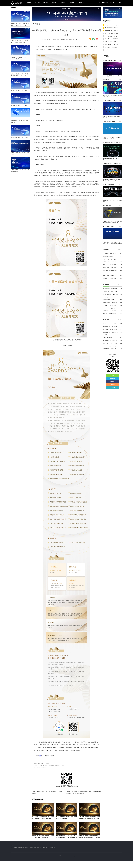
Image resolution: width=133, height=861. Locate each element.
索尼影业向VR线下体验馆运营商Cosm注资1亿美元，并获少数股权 (110, 332)
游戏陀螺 (31, 847)
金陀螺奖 (71, 2)
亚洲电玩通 (52, 847)
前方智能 (26, 847)
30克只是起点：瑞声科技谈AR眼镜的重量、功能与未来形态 (110, 264)
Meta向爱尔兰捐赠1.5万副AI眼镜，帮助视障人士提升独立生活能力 (112, 38)
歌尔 (35, 847)
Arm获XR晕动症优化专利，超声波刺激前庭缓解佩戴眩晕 (112, 44)
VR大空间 (62, 2)
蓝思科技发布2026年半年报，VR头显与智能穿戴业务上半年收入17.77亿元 (112, 41)
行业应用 (54, 2)
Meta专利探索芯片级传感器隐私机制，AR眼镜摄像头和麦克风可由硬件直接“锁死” (112, 27)
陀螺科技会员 (81, 2)
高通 (38, 847)
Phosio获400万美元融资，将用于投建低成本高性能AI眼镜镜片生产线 (110, 346)
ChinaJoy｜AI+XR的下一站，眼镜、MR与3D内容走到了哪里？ (110, 253)
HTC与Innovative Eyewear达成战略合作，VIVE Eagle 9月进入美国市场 (112, 25)
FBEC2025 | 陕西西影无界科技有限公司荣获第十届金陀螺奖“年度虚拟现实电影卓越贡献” (89, 818)
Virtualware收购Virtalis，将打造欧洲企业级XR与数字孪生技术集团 (110, 323)
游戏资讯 (45, 2)
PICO (43, 847)
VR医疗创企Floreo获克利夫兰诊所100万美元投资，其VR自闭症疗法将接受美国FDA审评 (110, 348)
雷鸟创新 (47, 847)
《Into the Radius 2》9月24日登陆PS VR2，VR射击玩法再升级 (112, 33)
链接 (40, 756)
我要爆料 (113, 384)
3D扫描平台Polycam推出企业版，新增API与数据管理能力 (112, 50)
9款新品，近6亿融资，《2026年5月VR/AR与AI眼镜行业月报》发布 (110, 294)
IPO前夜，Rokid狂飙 (107, 337)
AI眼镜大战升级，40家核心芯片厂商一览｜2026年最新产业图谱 (110, 297)
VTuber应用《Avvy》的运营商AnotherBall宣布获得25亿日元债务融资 (110, 340)
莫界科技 (71, 39)
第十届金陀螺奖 (14, 847)
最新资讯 (28, 2)
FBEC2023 (76, 39)
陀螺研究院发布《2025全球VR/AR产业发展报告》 (110, 310)
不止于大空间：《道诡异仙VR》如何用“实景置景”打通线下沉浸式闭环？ (110, 275)
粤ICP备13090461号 (76, 856)
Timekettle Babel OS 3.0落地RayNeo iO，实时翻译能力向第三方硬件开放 (112, 30)
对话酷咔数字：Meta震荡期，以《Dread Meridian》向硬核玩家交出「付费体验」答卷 (110, 261)
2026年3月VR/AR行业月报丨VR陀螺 (110, 308)
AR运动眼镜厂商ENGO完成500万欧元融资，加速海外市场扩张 (110, 326)
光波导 (67, 39)
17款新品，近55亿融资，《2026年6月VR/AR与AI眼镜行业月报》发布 (110, 291)
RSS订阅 (113, 387)
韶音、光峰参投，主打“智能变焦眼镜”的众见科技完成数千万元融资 (110, 343)
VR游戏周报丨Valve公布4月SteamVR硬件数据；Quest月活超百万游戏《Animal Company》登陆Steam (110, 299)
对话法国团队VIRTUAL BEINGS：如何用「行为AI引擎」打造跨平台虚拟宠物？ (110, 273)
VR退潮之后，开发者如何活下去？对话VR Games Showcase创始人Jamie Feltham (110, 256)
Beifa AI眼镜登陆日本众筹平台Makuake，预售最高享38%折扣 (112, 36)
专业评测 (37, 2)
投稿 (113, 375)
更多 (120, 60)
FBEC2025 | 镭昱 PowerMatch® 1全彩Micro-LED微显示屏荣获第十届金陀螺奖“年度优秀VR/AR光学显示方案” (66, 837)
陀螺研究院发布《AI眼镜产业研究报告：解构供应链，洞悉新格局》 (110, 288)
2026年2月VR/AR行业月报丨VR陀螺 (110, 313)
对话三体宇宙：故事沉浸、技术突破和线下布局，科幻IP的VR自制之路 (110, 278)
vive (40, 847)
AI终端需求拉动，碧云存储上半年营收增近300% (112, 47)
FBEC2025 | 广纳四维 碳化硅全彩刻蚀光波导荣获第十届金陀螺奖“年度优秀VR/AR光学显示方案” (89, 837)
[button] (64, 19)
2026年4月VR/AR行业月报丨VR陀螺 (110, 305)
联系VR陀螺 (112, 378)
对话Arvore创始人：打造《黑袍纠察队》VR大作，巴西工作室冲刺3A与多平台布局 (110, 259)
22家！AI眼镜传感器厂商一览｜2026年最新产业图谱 (110, 302)
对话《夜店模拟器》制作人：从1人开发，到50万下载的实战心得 (110, 270)
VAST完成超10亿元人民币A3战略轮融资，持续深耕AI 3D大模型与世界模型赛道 (110, 329)
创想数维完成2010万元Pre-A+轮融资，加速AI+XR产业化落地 (110, 334)
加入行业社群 (113, 381)
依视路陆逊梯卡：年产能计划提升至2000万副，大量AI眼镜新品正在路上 (110, 267)
